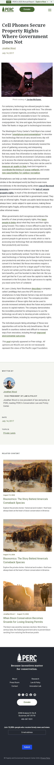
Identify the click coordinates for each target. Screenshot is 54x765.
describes (36, 288)
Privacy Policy (45, 758)
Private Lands (9, 433)
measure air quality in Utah (14, 166)
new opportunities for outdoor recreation (21, 173)
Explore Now (41, 2)
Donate (27, 702)
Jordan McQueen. (34, 100)
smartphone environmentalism (26, 134)
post (8, 341)
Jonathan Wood (9, 48)
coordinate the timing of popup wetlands (20, 170)
